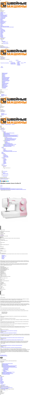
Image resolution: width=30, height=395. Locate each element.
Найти (1, 391)
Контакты (1, 383)
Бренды (1, 380)
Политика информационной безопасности (6, 387)
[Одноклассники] (1, 181)
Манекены (5, 189)
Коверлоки (4, 188)
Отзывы (3, 256)
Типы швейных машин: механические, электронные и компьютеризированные (10, 347)
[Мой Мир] (2, 181)
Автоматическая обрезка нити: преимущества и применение (8, 332)
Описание (3, 255)
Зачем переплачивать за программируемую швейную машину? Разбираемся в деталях (11, 339)
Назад (5, 131)
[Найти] (1, 9)
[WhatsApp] (6, 181)
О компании (2, 382)
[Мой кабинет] (0, 112)
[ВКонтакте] (0, 181)
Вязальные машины (19, 189)
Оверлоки (1, 188)
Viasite (4, 389)
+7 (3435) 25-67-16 (3, 37)
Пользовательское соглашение (4, 388)
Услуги (4, 149)
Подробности (2, 235)
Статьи (1, 379)
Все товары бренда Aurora (3, 355)
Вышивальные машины (16, 188)
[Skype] (7, 181)
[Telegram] (8, 181)
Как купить (3, 257)
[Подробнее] (0, 344)
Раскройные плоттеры (10, 189)
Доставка (3, 258)
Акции (1, 377)
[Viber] (5, 181)
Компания (4, 159)
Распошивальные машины (9, 188)
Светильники (24, 189)
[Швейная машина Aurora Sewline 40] (14, 221)
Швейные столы (15, 189)
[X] (4, 181)
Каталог (4, 132)
